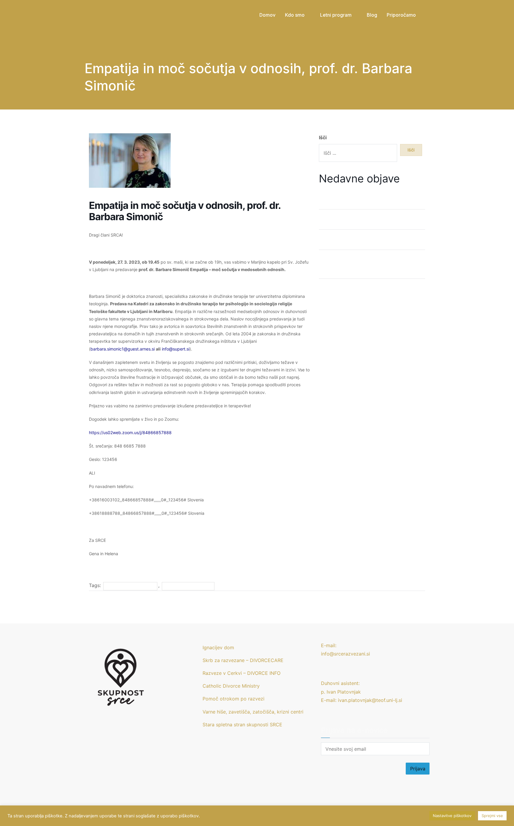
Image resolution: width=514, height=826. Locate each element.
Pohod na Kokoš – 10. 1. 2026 (352, 292)
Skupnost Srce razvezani (188, 586)
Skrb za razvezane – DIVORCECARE (243, 660)
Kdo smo (295, 15)
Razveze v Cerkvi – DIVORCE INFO (241, 673)
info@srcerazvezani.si (345, 654)
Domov (267, 15)
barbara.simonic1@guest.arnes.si (122, 348)
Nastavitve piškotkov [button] (452, 815)
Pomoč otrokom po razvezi (233, 699)
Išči (323, 137)
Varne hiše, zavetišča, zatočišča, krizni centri (253, 712)
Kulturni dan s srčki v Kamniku (352, 243)
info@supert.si (175, 348)
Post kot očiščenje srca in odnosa (357, 223)
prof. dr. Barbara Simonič (130, 586)
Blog (372, 15)
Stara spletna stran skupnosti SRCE (242, 725)
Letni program (336, 15)
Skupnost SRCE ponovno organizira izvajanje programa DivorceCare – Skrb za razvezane (370, 267)
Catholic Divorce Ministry (231, 686)
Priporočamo (401, 15)
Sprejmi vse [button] (492, 815)
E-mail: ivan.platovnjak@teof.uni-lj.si (361, 700)
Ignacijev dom (218, 647)
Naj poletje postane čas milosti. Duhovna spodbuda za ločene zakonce (365, 198)
